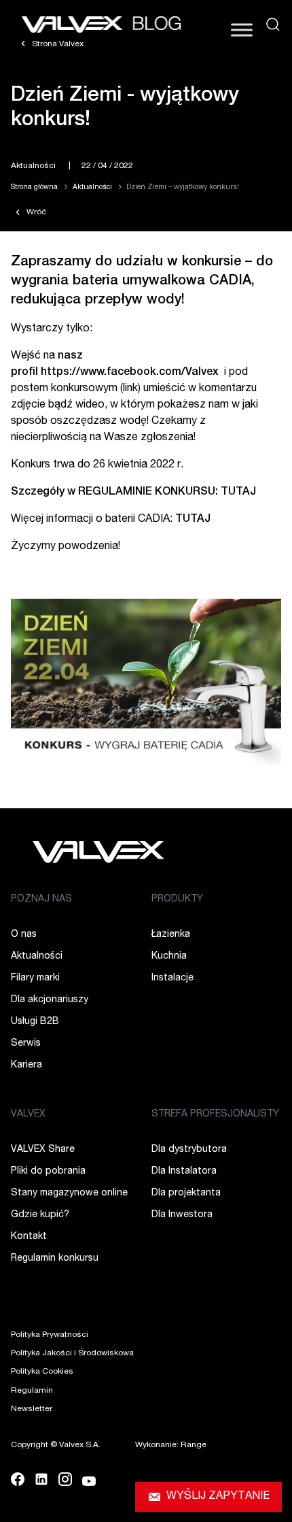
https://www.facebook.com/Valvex (130, 372)
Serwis (26, 1043)
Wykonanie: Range (170, 1445)
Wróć (35, 212)
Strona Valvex (57, 44)
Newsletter (31, 1409)
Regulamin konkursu (54, 1258)
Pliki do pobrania (48, 1171)
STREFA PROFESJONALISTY (215, 1114)
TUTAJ (193, 519)
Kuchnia (169, 956)
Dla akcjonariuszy (49, 1000)
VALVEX (28, 1114)
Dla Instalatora (184, 1171)
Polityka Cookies (42, 1372)
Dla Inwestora (182, 1215)
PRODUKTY (177, 899)
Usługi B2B (35, 1022)
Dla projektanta (186, 1193)
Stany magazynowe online (69, 1193)
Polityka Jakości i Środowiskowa (72, 1353)
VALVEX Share (43, 1150)
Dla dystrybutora (189, 1150)
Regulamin (32, 1391)
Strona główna (34, 187)
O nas (24, 935)
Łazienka (170, 935)
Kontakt (29, 1237)
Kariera (26, 1065)
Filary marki (35, 978)
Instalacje (172, 978)
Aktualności (33, 166)
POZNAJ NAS (41, 899)
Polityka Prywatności (49, 1335)
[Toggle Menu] (242, 29)
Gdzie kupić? (40, 1215)
